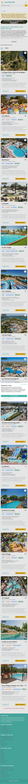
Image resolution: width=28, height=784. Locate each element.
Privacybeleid (24, 384)
